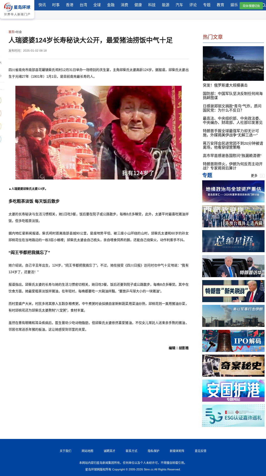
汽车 (179, 5)
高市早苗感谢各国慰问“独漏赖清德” (232, 156)
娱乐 (234, 5)
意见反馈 (200, 450)
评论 (193, 5)
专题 (207, 5)
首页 (11, 32)
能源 (165, 5)
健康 (138, 5)
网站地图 (87, 450)
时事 (56, 5)
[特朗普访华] (233, 276)
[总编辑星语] (233, 251)
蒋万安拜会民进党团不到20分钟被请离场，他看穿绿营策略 (233, 145)
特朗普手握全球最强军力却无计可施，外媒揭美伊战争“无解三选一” (231, 133)
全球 (97, 5)
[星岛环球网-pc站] (17, 19)
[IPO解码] (233, 351)
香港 (69, 5)
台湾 (83, 5)
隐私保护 (153, 450)
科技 (152, 5)
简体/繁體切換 (251, 5)
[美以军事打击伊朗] (233, 326)
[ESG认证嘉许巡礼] (233, 425)
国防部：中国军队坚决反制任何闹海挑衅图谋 (233, 96)
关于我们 (65, 450)
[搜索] (264, 6)
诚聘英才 (109, 450)
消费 (124, 5)
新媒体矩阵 (177, 450)
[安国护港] (233, 400)
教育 (220, 5)
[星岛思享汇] (233, 201)
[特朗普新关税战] (233, 301)
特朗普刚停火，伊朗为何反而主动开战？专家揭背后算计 (233, 166)
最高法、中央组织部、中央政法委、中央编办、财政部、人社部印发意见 (233, 120)
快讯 (42, 5)
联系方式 (131, 450)
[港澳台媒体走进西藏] (233, 226)
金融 (111, 5)
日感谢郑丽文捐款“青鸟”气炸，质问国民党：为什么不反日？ (232, 108)
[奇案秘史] (233, 375)
